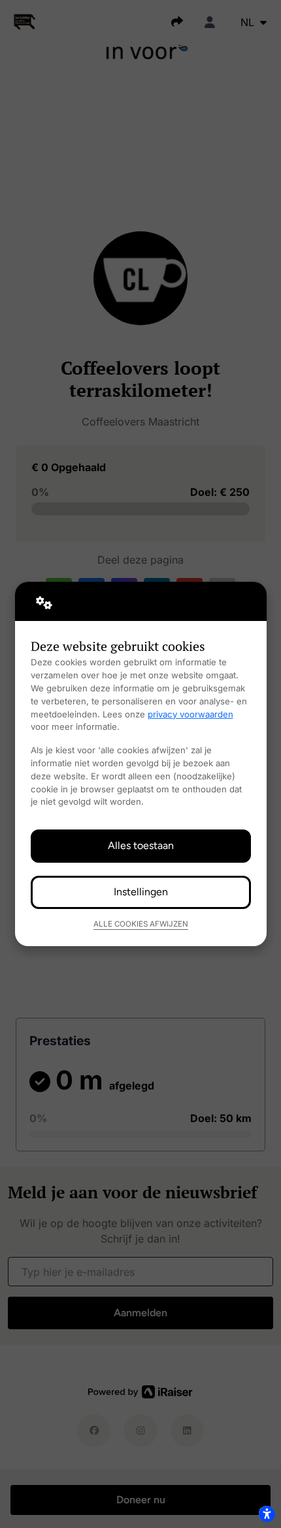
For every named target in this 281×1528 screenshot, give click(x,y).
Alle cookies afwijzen (140, 924)
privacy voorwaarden (190, 714)
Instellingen (141, 892)
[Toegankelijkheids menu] (266, 1513)
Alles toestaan (141, 845)
